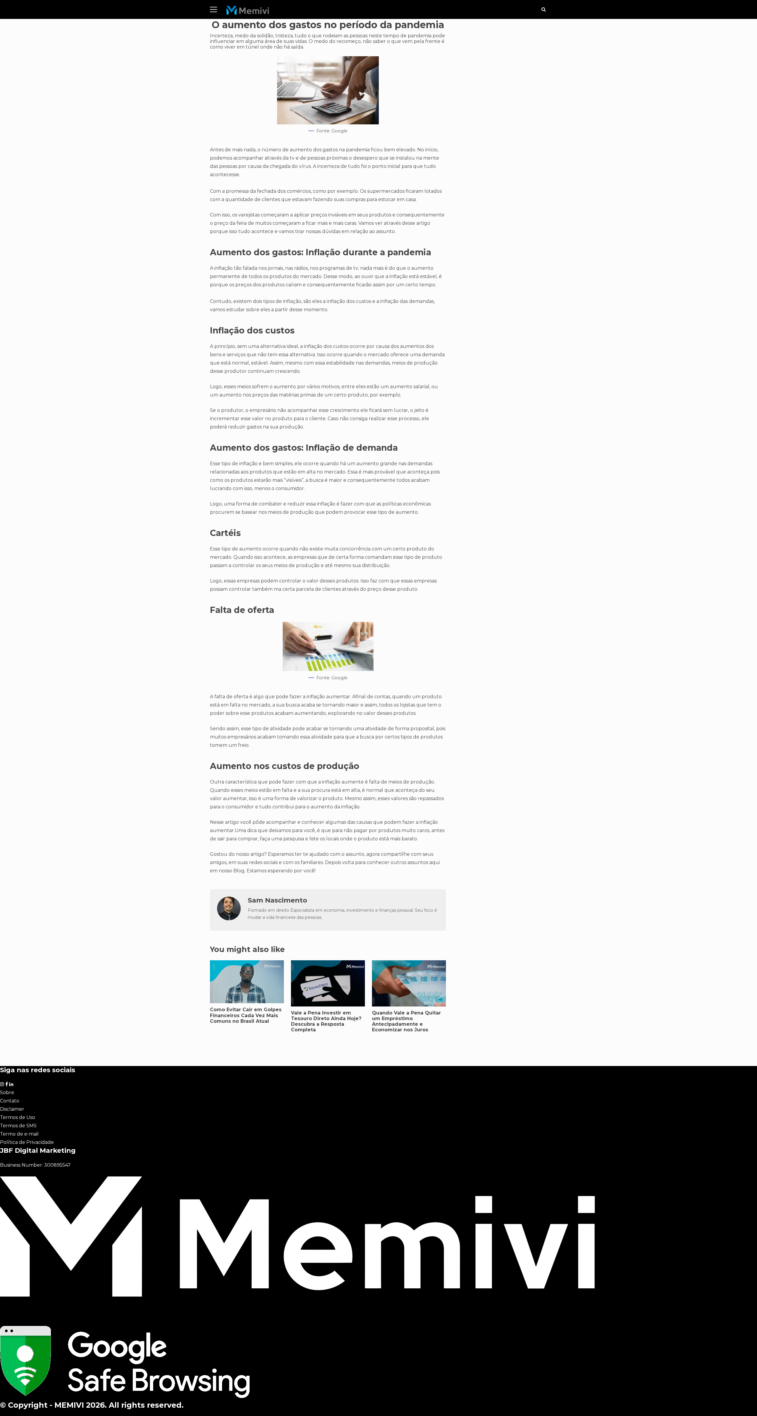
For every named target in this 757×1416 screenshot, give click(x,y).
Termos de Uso (17, 1117)
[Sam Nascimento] (229, 918)
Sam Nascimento (277, 900)
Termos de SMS (18, 1125)
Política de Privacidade (27, 1142)
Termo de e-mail (19, 1134)
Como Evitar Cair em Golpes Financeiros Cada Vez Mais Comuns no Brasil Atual (246, 1015)
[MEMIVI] (248, 11)
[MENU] (213, 9)
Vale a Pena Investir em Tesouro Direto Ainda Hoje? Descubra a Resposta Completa (326, 1021)
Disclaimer (12, 1109)
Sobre (7, 1092)
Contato (9, 1101)
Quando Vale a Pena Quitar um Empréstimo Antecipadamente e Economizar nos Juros (406, 1021)
